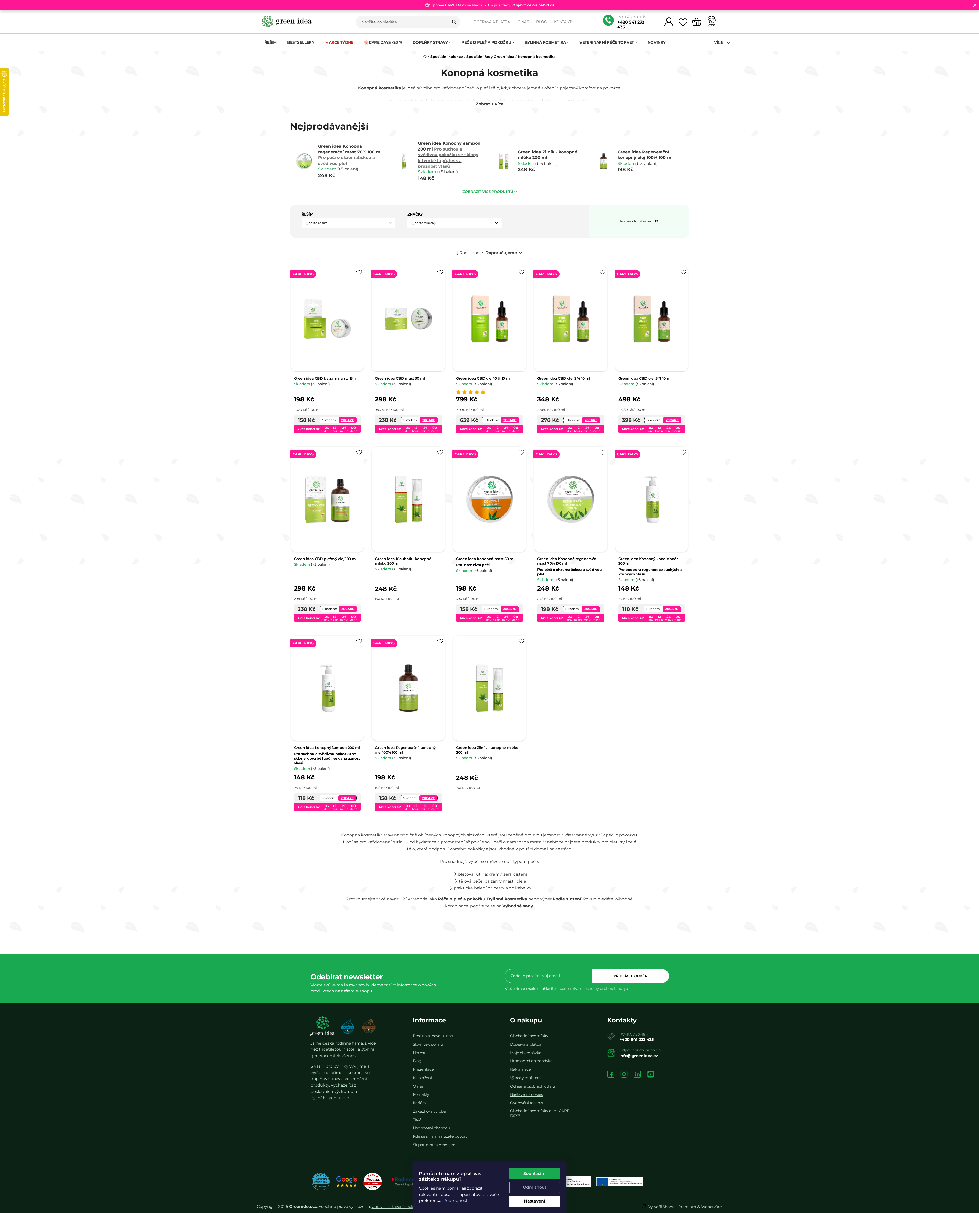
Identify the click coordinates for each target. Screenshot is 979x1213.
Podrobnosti (456, 1200)
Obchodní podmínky (529, 1035)
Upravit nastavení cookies (395, 1206)
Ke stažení (422, 1077)
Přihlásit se (630, 976)
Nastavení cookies (526, 1094)
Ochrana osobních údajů (532, 1086)
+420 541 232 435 (630, 24)
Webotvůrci (711, 1206)
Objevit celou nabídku (533, 5)
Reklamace (520, 1069)
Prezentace (423, 1069)
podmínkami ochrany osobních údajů (594, 988)
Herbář (419, 1052)
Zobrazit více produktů (487, 191)
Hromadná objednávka (531, 1060)
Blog (541, 21)
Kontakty (563, 21)
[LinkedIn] (637, 1075)
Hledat (454, 22)
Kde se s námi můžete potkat (440, 1136)
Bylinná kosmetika (507, 899)
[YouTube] (650, 1075)
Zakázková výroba (429, 1111)
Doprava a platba (492, 21)
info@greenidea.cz (638, 1055)
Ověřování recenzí (526, 1102)
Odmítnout (534, 1187)
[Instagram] (624, 1075)
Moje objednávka (526, 1052)
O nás (523, 21)
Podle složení (567, 899)
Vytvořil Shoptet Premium (672, 1206)
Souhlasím (534, 1173)
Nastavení (534, 1201)
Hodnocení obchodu (431, 1127)
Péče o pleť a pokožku (461, 899)
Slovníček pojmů (428, 1044)
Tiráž (417, 1119)
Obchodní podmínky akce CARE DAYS (539, 1113)
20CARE (347, 420)
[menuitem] (270, 42)
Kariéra (419, 1102)
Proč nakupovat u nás (433, 1035)
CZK (711, 25)
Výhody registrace (526, 1077)
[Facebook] (610, 1075)
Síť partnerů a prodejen (434, 1144)
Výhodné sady (517, 906)
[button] (349, 223)
